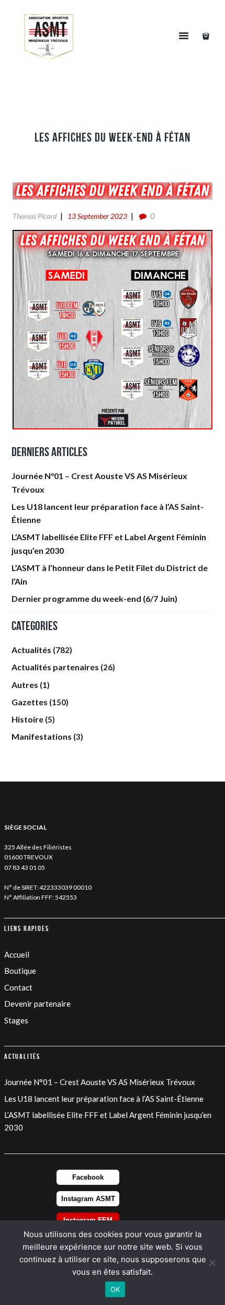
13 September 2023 (97, 216)
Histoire (27, 719)
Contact (18, 987)
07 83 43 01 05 (24, 867)
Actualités (31, 650)
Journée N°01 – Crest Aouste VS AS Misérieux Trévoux (99, 1082)
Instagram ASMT (88, 1199)
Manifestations (42, 736)
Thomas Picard (35, 216)
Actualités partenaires (55, 667)
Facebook (88, 1177)
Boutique (20, 970)
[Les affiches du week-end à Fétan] (112, 191)
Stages (16, 1020)
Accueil (16, 954)
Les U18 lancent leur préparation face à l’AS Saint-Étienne (104, 1098)
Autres (25, 685)
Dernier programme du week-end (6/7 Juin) (94, 598)
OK (115, 1289)
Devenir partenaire (37, 1003)
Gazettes (30, 702)
